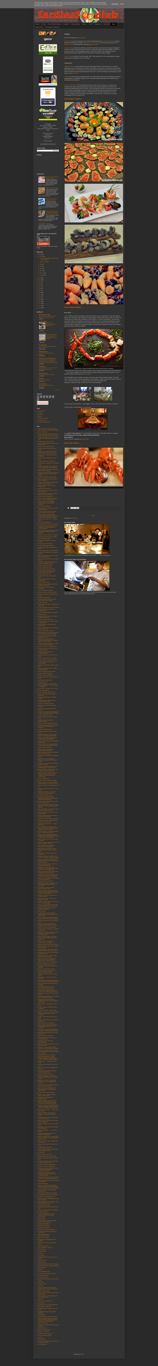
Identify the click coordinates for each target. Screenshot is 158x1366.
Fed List (40, 1337)
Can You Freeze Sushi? (44, 379)
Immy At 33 (41, 1253)
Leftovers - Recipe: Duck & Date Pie (47, 927)
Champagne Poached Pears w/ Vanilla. (48, 1194)
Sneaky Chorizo (42, 1251)
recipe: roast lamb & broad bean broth (47, 723)
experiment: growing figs (44, 488)
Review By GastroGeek (44, 1291)
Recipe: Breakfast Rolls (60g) (45, 1074)
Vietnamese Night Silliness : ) (45, 1333)
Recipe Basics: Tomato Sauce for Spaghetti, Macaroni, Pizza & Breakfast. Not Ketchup (48, 1001)
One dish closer (43, 384)
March (41, 270)
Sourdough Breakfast (43, 1223)
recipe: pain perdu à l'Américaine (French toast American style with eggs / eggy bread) (48, 474)
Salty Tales (41, 1282)
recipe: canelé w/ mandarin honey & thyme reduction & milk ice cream (47, 512)
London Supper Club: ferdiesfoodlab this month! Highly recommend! (48, 1085)
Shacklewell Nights (43, 1183)
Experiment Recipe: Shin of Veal (46, 964)
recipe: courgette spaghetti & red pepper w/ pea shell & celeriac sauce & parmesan (48, 726)
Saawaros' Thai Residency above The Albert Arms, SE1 (51, 324)
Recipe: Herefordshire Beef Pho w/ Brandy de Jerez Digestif (47, 1134)
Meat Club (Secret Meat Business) (46, 969)
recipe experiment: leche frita (45, 619)
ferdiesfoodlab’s (68, 48)
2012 (40, 301)
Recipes (40, 412)
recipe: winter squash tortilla (45, 680)
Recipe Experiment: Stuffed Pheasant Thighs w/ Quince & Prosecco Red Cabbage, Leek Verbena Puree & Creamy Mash (47, 774)
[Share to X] (75, 508)
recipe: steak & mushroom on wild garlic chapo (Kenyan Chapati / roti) (48, 482)
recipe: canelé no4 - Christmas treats (47, 646)
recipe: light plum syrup (44, 582)
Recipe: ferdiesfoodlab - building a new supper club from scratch (48, 1150)
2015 (40, 295)
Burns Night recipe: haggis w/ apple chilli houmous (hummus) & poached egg (48, 633)
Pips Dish (41, 378)
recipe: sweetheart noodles (45, 673)
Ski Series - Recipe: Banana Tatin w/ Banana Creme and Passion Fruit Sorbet (48, 1048)
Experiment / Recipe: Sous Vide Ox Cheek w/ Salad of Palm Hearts (47, 792)
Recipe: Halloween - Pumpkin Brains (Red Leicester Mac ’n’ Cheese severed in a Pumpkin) (48, 685)
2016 (40, 292)
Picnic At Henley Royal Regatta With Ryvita (51, 199)
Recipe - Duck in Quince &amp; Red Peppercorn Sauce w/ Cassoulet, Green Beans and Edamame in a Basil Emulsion (48, 1187)
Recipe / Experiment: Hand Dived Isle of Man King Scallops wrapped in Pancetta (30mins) (48, 806)
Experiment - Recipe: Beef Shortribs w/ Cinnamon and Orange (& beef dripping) (48, 1030)
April (41, 268)
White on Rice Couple (44, 314)
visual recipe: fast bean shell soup (46, 461)
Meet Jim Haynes (42, 1260)
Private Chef (39, 27)
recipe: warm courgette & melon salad (47, 688)
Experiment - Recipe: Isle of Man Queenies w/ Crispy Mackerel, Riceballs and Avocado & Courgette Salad (48, 868)
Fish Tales (40, 1299)
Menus (84, 24)
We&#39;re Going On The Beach (46, 1229)
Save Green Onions (43, 1277)
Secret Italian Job (42, 1344)
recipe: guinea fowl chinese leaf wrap (47, 536)
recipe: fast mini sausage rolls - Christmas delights (46, 652)
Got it (122, 4)
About (113, 24)
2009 (40, 307)
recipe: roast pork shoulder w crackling (47, 535)
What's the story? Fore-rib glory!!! (46, 1023)
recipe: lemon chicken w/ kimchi (46, 446)
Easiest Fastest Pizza (43, 1275)
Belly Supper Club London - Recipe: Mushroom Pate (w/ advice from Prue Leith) (47, 850)
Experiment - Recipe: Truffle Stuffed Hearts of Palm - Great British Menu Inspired (47, 1082)
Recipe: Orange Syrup (43, 778)
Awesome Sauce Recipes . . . (45, 747)
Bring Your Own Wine (43, 1331)
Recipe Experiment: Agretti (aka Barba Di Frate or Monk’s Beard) (48, 753)
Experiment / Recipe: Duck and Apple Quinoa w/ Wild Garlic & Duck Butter (47, 735)
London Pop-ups (43, 321)
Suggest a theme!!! (43, 1211)
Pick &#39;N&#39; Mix (43, 1271)
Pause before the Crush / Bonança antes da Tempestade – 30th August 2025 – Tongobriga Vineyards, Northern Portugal (48, 361)
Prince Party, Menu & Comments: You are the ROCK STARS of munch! (48, 809)
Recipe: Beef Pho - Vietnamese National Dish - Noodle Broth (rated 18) (48, 832)
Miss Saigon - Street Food (44, 1306)
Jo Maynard (94, 429)
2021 (40, 282)
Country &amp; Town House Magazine (47, 1304)
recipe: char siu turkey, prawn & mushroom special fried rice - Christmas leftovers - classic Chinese (48, 640)
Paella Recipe (41, 1217)
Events (44, 24)
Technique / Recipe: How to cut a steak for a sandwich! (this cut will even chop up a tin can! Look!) (48, 1052)
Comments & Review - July (45, 795)
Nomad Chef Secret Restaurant (47, 358)
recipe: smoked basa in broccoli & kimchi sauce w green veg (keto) (48, 470)
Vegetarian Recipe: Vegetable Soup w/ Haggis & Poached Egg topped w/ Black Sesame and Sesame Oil (48, 892)
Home (37, 24)
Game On (40, 1286)
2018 (40, 288)
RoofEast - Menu (42, 420)
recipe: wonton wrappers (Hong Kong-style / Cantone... (49, 259)
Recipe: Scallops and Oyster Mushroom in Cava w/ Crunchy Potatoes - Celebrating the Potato (48, 1169)
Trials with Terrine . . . (43, 1328)
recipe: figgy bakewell (43, 690)
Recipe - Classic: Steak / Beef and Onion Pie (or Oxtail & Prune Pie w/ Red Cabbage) (48, 1013)
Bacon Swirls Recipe (43, 1237)
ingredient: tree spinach (45, 223)
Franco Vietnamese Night (44, 1335)
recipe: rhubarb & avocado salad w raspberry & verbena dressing (47, 571)
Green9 (66, 76)
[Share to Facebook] (76, 508)
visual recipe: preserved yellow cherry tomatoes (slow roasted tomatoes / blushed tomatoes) (47, 527)
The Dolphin (41, 1255)
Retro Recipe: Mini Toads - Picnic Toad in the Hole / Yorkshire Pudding (48, 997)
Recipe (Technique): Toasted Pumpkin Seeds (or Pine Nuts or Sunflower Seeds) (48, 857)
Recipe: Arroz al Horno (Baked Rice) (47, 1164)
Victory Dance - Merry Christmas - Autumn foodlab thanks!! (46, 888)
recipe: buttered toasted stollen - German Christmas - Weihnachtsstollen (48, 644)
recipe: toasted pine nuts (44, 574)
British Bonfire (41, 1314)
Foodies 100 (42, 366)
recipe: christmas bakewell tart (45, 496)
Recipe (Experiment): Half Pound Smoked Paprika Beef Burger (46, 846)
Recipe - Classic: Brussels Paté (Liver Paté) (52, 177)
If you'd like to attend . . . (73, 99)
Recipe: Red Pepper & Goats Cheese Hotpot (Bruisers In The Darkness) (47, 767)
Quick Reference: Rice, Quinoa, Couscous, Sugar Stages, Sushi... (46, 987)
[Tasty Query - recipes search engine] (42, 404)
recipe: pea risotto (42, 602)
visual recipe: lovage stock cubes (46, 569)
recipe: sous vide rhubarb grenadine (47, 592)
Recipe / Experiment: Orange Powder (47, 1010)
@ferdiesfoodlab (80, 37)
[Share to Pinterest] (78, 508)
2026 (40, 254)
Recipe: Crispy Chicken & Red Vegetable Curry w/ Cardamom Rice (48, 878)
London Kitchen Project (70, 85)
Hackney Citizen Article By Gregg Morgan (48, 1264)
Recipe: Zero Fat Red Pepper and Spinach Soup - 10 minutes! (46, 941)
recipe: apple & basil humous (45, 715)
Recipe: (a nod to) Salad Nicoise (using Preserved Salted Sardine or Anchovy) (48, 905)
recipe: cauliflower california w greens (47, 660)
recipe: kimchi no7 (42, 682)
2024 (40, 280)
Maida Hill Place (68, 66)
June (41, 266)
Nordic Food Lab (43, 373)
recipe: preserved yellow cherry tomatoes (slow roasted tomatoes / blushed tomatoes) (48, 532)
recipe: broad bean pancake (45, 729)
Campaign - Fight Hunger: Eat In (46, 1196)
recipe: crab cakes (44, 261)
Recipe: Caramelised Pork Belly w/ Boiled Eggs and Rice (47, 908)
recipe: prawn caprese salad (45, 565)
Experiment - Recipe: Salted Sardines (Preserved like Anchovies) (47, 956)
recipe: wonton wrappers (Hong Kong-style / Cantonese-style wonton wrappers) (48, 429)
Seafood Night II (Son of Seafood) (46, 1055)
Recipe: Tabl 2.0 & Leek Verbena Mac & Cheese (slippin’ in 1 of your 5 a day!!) (48, 783)
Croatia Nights (41, 1218)
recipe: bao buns (42, 614)
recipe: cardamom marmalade (45, 590)
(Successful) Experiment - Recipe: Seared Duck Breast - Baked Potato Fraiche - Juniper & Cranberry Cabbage (48, 1058)
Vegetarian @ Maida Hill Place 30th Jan (48, 944)
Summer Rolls (41, 1249)
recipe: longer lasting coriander (46, 630)
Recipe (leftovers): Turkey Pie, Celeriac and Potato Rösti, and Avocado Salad (48, 950)
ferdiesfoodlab (68, 41)
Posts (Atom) (74, 518)
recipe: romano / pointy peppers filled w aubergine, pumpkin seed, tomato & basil (48, 712)
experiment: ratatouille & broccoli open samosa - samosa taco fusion (47, 562)
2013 (40, 299)
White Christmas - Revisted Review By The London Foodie (47, 1296)
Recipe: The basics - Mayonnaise (46, 1166)
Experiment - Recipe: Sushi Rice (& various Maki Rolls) (47, 899)
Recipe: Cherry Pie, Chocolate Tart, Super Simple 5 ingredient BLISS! (47, 959)
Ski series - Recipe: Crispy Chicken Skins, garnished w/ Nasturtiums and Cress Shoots (47, 1089)
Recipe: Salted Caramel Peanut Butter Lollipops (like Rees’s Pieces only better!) (48, 918)
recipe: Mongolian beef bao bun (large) (48, 612)
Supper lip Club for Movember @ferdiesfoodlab (45, 1041)
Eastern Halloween (43, 1323)
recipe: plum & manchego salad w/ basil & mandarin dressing (48, 584)
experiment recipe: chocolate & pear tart (48, 524)
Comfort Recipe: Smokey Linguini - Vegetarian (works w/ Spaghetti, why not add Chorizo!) (48, 914)
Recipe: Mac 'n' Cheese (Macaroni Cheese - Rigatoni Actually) (46, 971)
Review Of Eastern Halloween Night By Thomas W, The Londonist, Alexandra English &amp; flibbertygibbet (48, 1320)
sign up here (75, 73)
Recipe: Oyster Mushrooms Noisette (47, 1156)
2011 (40, 303)
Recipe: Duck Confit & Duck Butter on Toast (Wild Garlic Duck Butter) (47, 738)
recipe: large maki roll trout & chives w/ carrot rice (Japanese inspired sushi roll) (48, 434)
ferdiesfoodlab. (87, 374)
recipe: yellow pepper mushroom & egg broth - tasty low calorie (48, 556)
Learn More (114, 4)
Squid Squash (41, 1262)
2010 (40, 305)
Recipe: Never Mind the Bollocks (46, 1092)
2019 (40, 286)
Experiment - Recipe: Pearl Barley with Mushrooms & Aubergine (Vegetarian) (47, 875)
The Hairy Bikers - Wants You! (45, 1247)
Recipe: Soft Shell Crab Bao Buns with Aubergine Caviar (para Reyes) (47, 770)
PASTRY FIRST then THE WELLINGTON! (48, 1265)
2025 (40, 277)
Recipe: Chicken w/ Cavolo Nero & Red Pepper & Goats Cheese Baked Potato (48, 744)
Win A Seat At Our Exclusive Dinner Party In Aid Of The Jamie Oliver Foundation (48, 1177)
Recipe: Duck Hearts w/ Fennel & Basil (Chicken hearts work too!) (47, 821)
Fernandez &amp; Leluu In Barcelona (47, 1316)
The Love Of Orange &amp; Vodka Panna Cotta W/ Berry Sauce (48, 1341)
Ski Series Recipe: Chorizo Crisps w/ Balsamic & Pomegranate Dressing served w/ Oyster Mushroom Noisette (47, 1102)
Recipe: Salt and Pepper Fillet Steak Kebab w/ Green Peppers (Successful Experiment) (47, 938)
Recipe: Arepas (42, 911)
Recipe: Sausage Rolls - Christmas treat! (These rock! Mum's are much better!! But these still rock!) (48, 1138)
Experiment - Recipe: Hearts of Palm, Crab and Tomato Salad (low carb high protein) (47, 1077)
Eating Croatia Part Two (44, 1225)
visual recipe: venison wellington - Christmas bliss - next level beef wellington (46, 503)
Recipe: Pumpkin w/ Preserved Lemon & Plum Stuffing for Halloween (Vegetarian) (48, 981)
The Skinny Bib (43, 345)
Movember (41, 414)
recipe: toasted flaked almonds (45, 545)
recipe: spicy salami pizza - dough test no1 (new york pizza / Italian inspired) (47, 467)
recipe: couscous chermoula (45, 543)
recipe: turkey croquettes (44, 522)
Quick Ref (106, 24)
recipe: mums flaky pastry (44, 506)
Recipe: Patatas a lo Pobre (45, 1154)
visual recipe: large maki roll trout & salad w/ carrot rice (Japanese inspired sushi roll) (48, 438)
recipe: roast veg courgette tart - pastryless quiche (46, 720)
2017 (40, 290)
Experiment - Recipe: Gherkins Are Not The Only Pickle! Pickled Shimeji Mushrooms (47, 884)
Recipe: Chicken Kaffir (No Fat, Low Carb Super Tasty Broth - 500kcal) (48, 843)
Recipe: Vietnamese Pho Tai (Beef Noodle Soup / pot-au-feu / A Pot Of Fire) (52, 212)
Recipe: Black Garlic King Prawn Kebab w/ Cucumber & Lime (48, 1118)
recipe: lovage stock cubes (44, 567)
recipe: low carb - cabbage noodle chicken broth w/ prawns (46, 701)
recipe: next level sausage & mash (46, 671)
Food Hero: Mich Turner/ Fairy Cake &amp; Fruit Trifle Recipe (47, 1221)
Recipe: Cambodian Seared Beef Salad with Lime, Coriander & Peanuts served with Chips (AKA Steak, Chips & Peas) (48, 1106)
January (42, 275)
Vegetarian (98, 24)
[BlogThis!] (73, 508)
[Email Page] (68, 507)
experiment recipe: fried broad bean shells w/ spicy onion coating (47, 600)
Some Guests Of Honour (52, 188)
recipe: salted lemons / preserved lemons (48, 550)
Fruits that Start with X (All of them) (46, 374)
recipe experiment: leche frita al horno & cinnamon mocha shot (48, 617)
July (41, 264)
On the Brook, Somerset (52, 27)
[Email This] (71, 508)
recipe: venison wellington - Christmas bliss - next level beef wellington (47, 499)
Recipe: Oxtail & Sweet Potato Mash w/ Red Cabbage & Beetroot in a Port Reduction (48, 1026)
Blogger (82, 1354)
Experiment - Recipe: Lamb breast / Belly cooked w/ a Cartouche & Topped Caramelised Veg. (48, 933)
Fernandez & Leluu (43, 418)
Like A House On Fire (43, 1246)
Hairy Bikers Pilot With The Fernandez (47, 1193)
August (42, 256)
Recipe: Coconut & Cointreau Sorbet (47, 962)
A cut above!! (41, 1152)
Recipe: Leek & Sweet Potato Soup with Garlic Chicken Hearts (48, 802)
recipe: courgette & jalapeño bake (46, 692)
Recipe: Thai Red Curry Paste (45, 881)
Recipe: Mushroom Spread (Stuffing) (47, 780)
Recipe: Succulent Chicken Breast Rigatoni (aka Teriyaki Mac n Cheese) (47, 924)
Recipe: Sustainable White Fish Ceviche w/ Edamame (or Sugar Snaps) (48, 872)
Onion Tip (40, 1269)
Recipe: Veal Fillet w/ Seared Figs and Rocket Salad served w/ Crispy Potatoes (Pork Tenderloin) (48, 861)
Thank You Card (42, 1284)
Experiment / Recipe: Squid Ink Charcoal (48, 818)
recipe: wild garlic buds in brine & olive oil (48, 607)
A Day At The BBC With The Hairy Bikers (48, 1210)
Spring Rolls (41, 1303)
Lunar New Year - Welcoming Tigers (47, 1273)
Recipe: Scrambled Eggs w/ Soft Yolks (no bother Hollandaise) (47, 864)
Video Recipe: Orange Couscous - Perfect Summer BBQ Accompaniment (47, 990)
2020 (40, 284)
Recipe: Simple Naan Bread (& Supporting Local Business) (46, 750)
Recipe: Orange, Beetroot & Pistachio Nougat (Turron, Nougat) (47, 816)
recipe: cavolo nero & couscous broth (47, 658)
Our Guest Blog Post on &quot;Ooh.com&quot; (44, 1235)
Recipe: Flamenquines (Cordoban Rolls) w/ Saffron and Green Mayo (48, 1162)
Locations (66, 24)
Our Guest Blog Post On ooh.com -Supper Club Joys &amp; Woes (46, 1214)
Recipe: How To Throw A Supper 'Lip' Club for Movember (47, 1038)
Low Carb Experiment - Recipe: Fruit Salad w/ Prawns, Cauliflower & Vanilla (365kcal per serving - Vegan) (48, 828)
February (42, 273)
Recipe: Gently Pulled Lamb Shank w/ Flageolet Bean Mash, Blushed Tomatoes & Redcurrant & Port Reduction (48, 836)
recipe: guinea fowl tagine (44, 538)
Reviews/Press (75, 24)
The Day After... (42, 1339)
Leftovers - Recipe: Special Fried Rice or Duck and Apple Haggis (48, 902)
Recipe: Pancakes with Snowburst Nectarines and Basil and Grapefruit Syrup (47, 1114)
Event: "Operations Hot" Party (45, 1035)
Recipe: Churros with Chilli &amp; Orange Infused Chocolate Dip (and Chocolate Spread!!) (47, 1174)
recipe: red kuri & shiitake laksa (46, 675)
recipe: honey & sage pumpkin (45, 703)
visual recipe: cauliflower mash (46, 441)
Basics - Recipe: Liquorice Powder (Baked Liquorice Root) (46, 1095)
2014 (40, 297)
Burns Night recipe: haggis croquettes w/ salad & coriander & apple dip (48, 494)
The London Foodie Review (45, 1301)
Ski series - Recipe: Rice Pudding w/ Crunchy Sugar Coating (47, 1071)
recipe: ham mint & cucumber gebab (47, 477)
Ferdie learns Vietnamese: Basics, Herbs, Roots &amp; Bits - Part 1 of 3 (48, 1202)
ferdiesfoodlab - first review (45, 1147)
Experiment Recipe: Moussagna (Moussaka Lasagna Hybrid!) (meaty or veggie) (48, 760)
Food (90, 24)
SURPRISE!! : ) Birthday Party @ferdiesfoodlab (45, 1098)
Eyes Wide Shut (42, 1267)
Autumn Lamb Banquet (44, 1330)
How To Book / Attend (54, 24)
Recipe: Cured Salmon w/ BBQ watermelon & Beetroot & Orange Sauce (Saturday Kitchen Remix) (48, 798)
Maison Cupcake (43, 351)
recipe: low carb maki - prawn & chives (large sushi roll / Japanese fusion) (47, 452)
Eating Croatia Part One (44, 1227)
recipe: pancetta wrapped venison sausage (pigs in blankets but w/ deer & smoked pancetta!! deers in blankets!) (48, 516)
